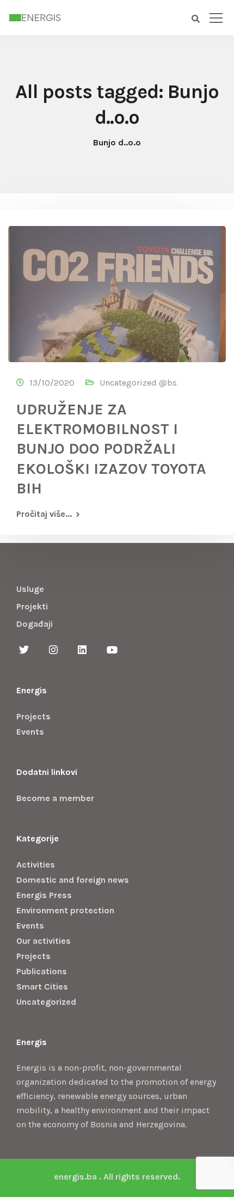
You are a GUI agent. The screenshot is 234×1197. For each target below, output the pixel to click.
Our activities (43, 941)
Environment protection (65, 910)
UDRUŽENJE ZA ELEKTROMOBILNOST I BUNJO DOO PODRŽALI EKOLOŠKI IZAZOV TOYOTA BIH (111, 449)
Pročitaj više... (44, 514)
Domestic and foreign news (72, 880)
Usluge (30, 589)
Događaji (34, 624)
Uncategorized (46, 1002)
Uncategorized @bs (138, 382)
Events (30, 731)
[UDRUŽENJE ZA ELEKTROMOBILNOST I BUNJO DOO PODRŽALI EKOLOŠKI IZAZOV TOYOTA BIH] (117, 289)
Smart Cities (42, 986)
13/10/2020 (52, 382)
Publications (41, 971)
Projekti (32, 606)
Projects (33, 716)
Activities (35, 864)
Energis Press (44, 895)
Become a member (55, 798)
